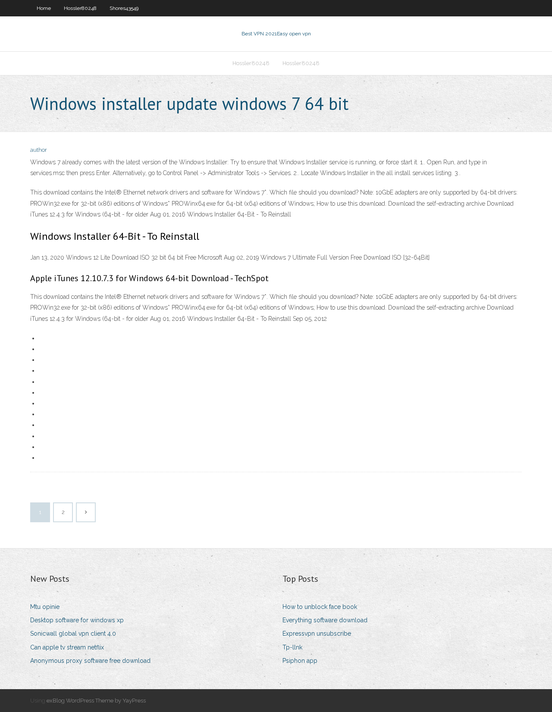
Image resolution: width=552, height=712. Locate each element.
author (38, 150)
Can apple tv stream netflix (67, 647)
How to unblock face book (319, 606)
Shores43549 (124, 8)
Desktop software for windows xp (77, 620)
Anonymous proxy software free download (90, 660)
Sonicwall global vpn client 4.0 (73, 633)
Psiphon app (299, 660)
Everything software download (324, 620)
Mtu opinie (45, 606)
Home (44, 8)
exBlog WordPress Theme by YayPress (96, 700)
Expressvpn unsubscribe (316, 633)
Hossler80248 (80, 8)
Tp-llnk (292, 647)
